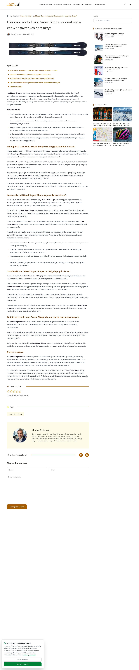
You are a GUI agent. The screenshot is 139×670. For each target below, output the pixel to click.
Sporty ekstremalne (99, 4)
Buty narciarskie (86, 4)
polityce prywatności (29, 655)
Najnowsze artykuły (46, 4)
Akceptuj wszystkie (23, 664)
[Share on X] (87, 455)
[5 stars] (20, 391)
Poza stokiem (58, 4)
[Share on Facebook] (81, 455)
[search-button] (125, 5)
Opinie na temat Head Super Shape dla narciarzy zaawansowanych (35, 83)
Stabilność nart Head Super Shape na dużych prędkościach (32, 79)
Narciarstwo (67, 4)
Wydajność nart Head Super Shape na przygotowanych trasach (33, 70)
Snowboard (76, 4)
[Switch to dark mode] (130, 4)
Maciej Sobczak (16, 34)
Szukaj (95, 16)
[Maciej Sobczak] (8, 34)
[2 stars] (11, 391)
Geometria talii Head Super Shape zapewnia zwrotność (30, 74)
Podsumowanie (16, 87)
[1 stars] (8, 391)
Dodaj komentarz (17, 507)
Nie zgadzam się (22, 659)
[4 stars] (17, 391)
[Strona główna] (8, 16)
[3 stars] (14, 391)
